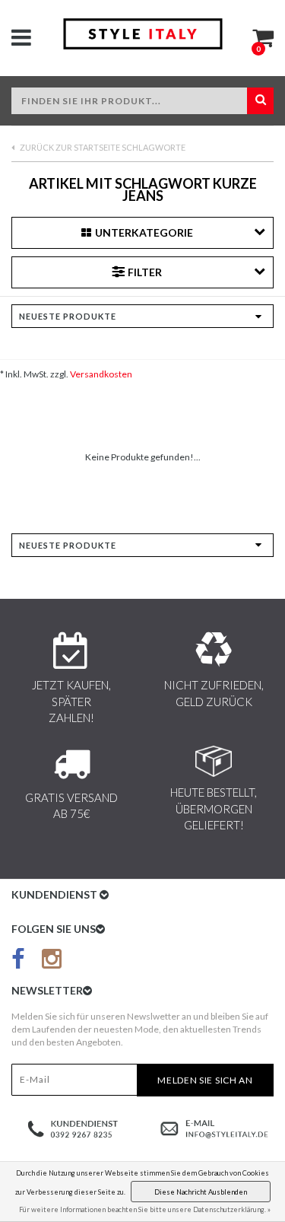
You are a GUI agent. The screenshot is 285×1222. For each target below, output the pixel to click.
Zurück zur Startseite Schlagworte (101, 147)
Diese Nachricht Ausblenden (200, 1192)
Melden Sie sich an (205, 1080)
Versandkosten (101, 374)
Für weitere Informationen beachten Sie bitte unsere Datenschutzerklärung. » (145, 1209)
